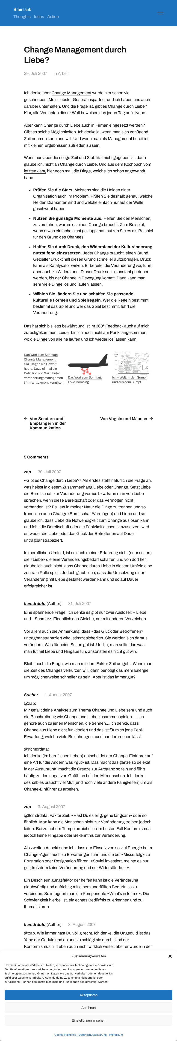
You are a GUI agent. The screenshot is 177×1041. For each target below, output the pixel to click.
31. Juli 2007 (79, 603)
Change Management (71, 93)
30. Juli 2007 (49, 472)
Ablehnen (88, 1008)
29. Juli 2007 (35, 73)
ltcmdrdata (35, 603)
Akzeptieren (88, 995)
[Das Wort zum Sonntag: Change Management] (46, 369)
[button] (170, 956)
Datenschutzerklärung (93, 1034)
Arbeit (63, 73)
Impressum (116, 1034)
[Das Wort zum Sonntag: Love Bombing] (87, 364)
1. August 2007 (58, 695)
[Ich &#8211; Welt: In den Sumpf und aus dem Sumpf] (132, 364)
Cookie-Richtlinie (65, 1034)
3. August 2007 (51, 806)
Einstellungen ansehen (88, 1020)
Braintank (22, 9)
